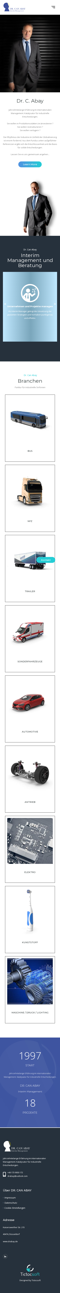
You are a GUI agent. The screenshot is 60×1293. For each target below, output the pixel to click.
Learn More (30, 164)
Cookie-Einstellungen (14, 1207)
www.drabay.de (10, 1241)
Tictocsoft (36, 1280)
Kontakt (46, 560)
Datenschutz (10, 1202)
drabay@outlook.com (18, 1176)
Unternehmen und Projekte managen (30, 306)
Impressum (10, 1197)
